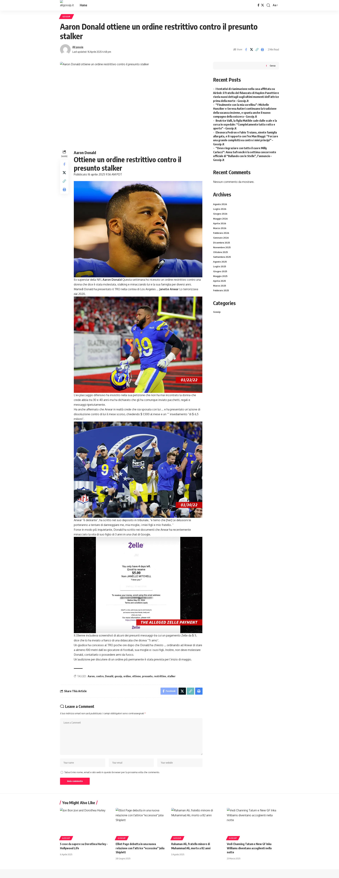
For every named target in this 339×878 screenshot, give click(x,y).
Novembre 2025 (222, 247)
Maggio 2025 (220, 276)
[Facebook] (258, 5)
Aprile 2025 (219, 280)
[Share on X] (251, 49)
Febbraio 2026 (221, 232)
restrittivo (160, 676)
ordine (127, 676)
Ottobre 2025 (220, 252)
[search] (268, 5)
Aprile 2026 (219, 223)
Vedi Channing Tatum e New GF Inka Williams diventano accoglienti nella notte (249, 848)
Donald (109, 676)
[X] (262, 5)
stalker (171, 676)
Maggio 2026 (220, 218)
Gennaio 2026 (221, 237)
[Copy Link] (256, 49)
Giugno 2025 (220, 271)
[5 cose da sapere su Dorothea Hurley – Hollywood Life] (86, 823)
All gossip (77, 46)
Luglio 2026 (219, 209)
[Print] (262, 49)
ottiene (136, 676)
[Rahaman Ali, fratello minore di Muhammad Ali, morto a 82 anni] (197, 823)
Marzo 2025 (219, 285)
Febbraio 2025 (221, 290)
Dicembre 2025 (221, 242)
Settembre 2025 (222, 256)
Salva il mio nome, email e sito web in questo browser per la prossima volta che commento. (112, 772)
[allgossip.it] (67, 5)
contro (100, 676)
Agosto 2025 (220, 261)
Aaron (91, 676)
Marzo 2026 (219, 228)
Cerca (272, 65)
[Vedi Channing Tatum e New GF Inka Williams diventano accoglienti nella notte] (253, 823)
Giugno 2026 (220, 213)
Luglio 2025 (219, 266)
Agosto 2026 (220, 204)
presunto (147, 676)
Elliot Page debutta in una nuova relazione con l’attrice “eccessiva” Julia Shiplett (140, 848)
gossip (118, 676)
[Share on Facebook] (245, 49)
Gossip (66, 16)
